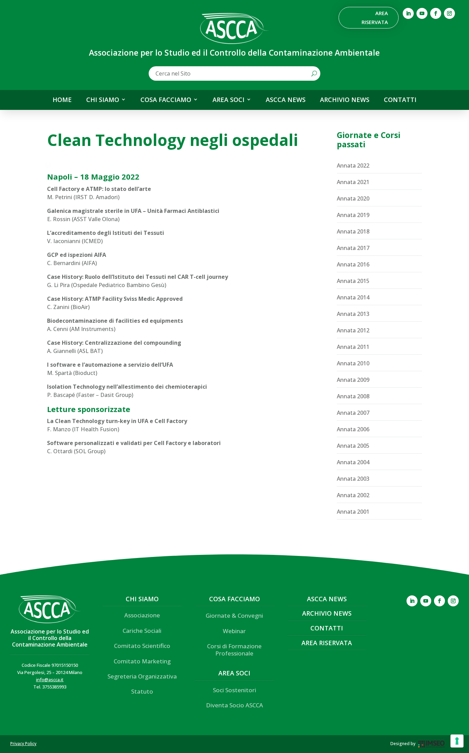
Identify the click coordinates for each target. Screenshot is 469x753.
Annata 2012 (353, 330)
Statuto (142, 691)
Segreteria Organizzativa (142, 676)
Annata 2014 (353, 297)
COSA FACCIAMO (165, 100)
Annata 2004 (353, 462)
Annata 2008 (353, 396)
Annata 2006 (353, 429)
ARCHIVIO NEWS (344, 100)
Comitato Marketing (142, 661)
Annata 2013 (353, 314)
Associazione (142, 615)
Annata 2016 (353, 264)
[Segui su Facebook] (435, 13)
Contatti (326, 628)
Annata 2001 (353, 511)
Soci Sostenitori (234, 690)
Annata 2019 (353, 215)
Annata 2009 (353, 380)
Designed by (402, 743)
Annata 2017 (353, 248)
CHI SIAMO (102, 100)
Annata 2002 (353, 495)
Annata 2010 (353, 363)
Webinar (234, 631)
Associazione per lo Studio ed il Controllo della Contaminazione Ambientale (50, 638)
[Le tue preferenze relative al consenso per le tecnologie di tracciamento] (457, 741)
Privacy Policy (23, 743)
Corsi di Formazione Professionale (234, 649)
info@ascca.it (50, 679)
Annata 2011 (353, 347)
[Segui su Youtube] (421, 13)
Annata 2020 (353, 198)
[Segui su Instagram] (449, 13)
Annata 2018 (353, 231)
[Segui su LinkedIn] (408, 13)
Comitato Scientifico (142, 646)
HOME (62, 100)
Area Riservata (375, 17)
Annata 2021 (353, 182)
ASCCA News (327, 599)
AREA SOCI (228, 100)
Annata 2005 (353, 445)
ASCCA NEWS (286, 100)
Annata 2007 (353, 413)
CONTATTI (400, 100)
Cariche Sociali (142, 631)
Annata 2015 (353, 281)
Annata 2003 (353, 478)
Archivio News (327, 613)
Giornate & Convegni (234, 615)
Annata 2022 (353, 165)
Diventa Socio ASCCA (234, 705)
